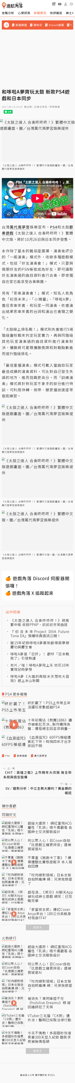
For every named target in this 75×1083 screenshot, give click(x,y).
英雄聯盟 (21, 25)
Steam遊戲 (56, 25)
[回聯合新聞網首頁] (4, 5)
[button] (71, 4)
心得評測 (24, 13)
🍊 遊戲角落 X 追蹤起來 (29, 593)
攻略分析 (8, 13)
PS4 (7, 755)
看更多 (37, 927)
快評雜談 (56, 13)
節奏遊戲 (22, 755)
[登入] (65, 4)
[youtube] (60, 4)
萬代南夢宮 (40, 755)
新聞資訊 (40, 13)
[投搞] (54, 4)
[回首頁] (12, 5)
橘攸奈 (37, 25)
